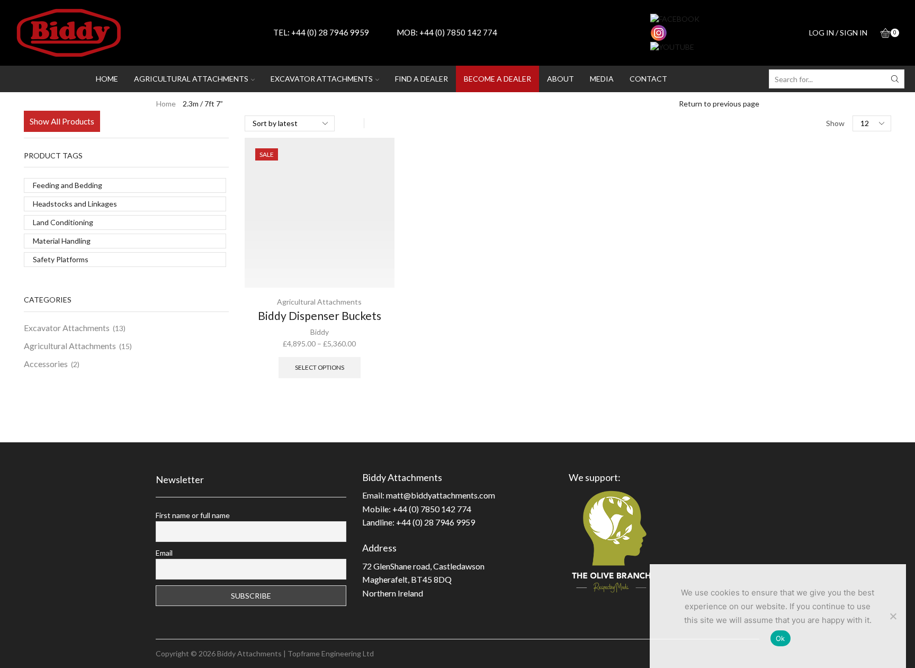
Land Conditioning (63, 222)
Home (107, 78)
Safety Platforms (60, 259)
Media (602, 78)
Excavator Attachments (67, 328)
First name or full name (193, 515)
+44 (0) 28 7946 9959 (330, 32)
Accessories (46, 364)
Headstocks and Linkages (75, 203)
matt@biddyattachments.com (440, 495)
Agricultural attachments (191, 78)
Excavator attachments (322, 78)
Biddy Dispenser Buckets (319, 315)
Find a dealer (421, 78)
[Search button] (895, 79)
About (560, 78)
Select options (319, 367)
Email (164, 552)
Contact (648, 78)
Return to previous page (719, 103)
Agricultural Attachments (319, 301)
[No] (892, 616)
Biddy (319, 331)
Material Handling (62, 240)
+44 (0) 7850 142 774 (458, 32)
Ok (780, 638)
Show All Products (62, 121)
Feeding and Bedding (67, 185)
